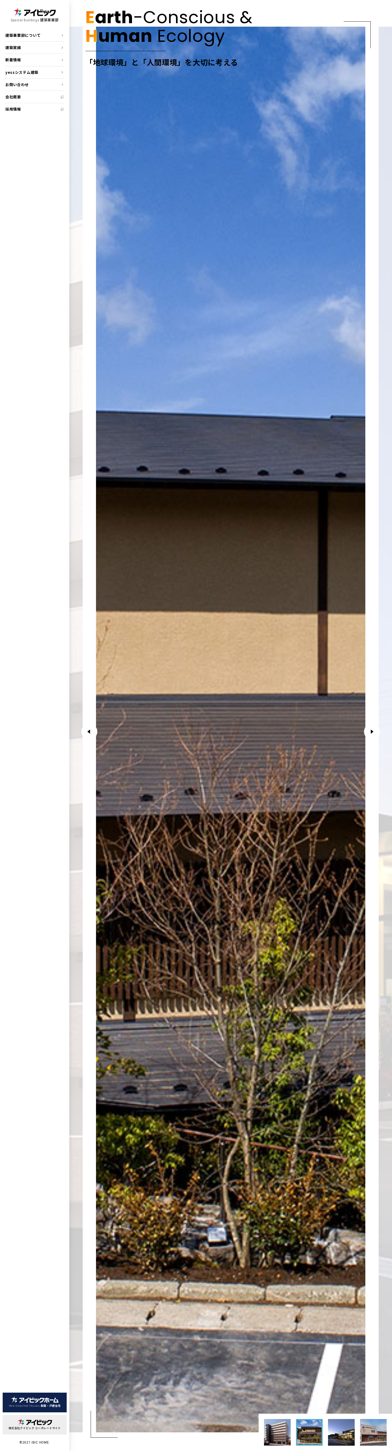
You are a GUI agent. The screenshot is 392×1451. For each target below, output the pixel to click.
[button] (372, 732)
